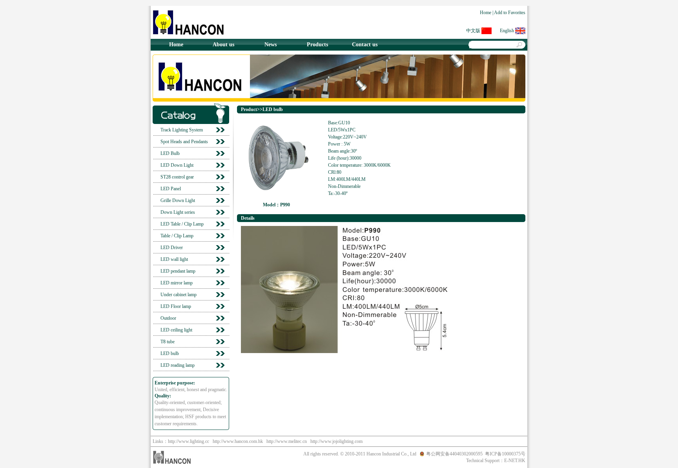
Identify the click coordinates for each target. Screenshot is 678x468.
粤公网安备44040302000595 (454, 454)
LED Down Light (176, 165)
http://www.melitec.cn (286, 441)
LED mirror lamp (176, 283)
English (507, 30)
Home (485, 12)
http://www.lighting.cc (188, 441)
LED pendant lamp (177, 271)
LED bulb (169, 353)
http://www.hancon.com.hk (238, 441)
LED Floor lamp (175, 306)
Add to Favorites (509, 12)
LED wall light (174, 259)
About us (223, 44)
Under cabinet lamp (178, 294)
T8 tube (167, 341)
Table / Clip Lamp (176, 236)
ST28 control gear (177, 177)
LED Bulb (170, 153)
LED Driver (171, 247)
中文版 (473, 30)
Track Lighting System (181, 130)
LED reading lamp (177, 365)
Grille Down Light (177, 200)
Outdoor (168, 318)
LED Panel (170, 188)
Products (317, 44)
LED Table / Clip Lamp (182, 224)
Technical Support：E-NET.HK (495, 460)
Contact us (364, 44)
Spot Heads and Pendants (184, 141)
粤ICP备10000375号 (505, 454)
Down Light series (177, 212)
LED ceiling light (176, 330)
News (270, 44)
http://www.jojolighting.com (336, 441)
